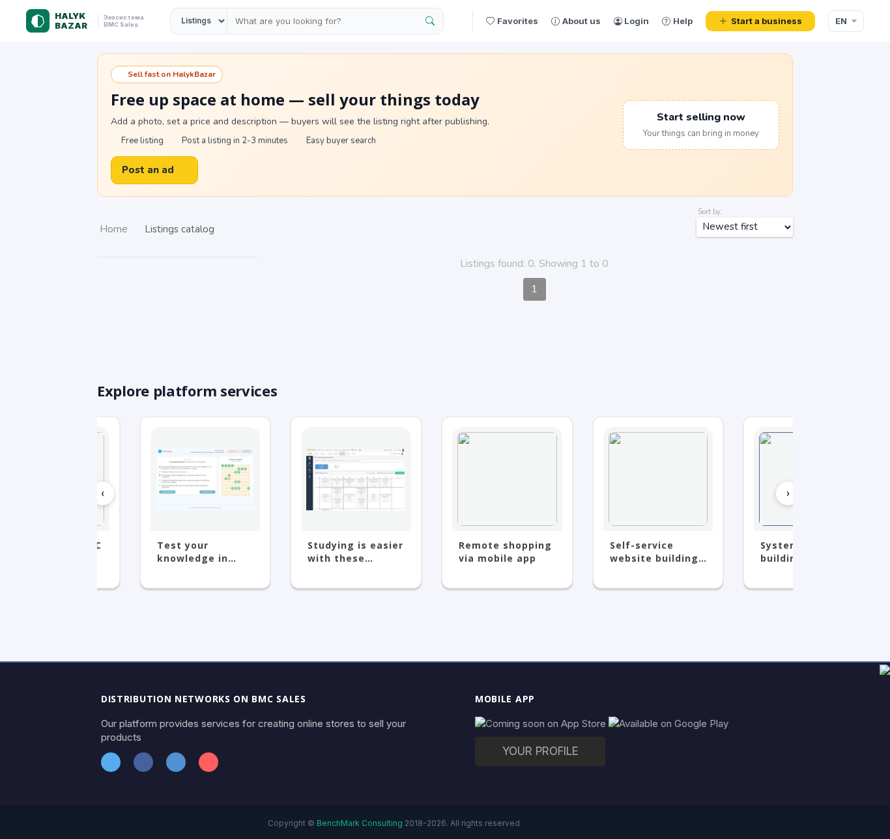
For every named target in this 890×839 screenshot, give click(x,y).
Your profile (540, 751)
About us (581, 21)
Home (114, 229)
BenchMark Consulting (360, 823)
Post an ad (148, 169)
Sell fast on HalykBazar (172, 74)
